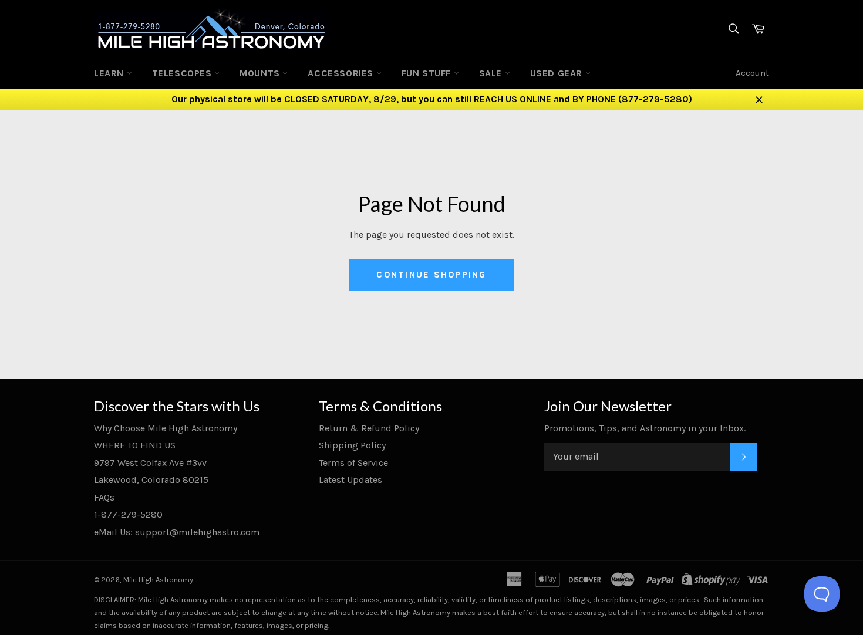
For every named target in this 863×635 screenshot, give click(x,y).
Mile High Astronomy (158, 579)
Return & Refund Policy (369, 428)
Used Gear (557, 73)
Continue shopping (431, 274)
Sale (492, 73)
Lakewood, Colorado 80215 (151, 479)
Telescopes (183, 73)
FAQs (104, 497)
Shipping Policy (352, 445)
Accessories (342, 73)
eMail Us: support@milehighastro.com (176, 532)
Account (752, 72)
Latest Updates (350, 479)
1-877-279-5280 (128, 514)
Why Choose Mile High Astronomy (165, 428)
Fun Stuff (428, 73)
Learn (110, 73)
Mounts (261, 73)
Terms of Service (353, 462)
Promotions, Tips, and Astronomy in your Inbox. (645, 428)
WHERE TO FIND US (135, 445)
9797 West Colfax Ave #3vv (150, 462)
